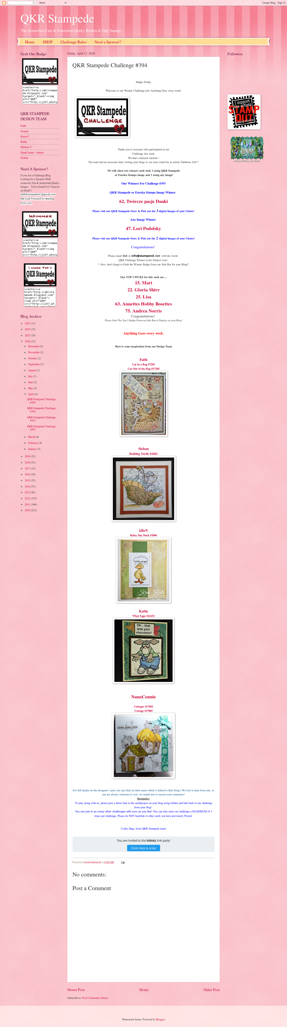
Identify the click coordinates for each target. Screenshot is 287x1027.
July (30, 376)
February (33, 443)
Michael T (25, 147)
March (32, 437)
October (32, 358)
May (31, 388)
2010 (28, 510)
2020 (28, 341)
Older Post (211, 989)
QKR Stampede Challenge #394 (41, 409)
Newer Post (76, 989)
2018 (28, 462)
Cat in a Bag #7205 (143, 364)
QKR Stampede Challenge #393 (41, 418)
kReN (143, 530)
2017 (28, 468)
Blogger (160, 1019)
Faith (143, 359)
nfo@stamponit (143, 256)
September (34, 364)
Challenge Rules (73, 42)
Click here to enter (143, 848)
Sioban (143, 448)
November (34, 352)
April (31, 394)
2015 (28, 480)
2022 (28, 329)
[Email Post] (122, 862)
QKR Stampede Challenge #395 (41, 400)
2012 (28, 498)
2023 (28, 323)
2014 (28, 486)
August (32, 370)
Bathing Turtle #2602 (143, 453)
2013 (28, 492)
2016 (28, 474)
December (34, 346)
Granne (24, 131)
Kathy (143, 611)
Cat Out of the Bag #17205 (144, 369)
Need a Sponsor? (107, 42)
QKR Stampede (57, 18)
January (32, 449)
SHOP (48, 42)
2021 (28, 335)
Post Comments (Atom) (95, 998)
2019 (28, 456)
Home (30, 42)
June (31, 382)
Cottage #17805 (144, 711)
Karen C (24, 136)
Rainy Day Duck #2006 (143, 535)
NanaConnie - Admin (32, 152)
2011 (28, 504)
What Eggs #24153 (143, 616)
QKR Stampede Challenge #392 (41, 427)
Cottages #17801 (143, 706)
